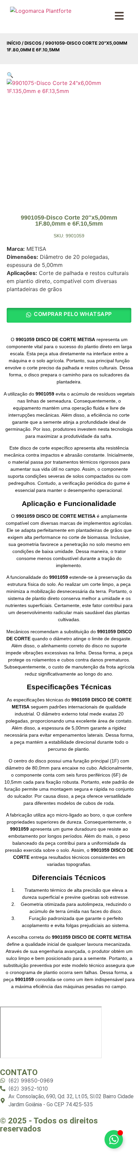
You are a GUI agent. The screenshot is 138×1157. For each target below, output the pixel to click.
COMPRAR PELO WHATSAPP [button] (73, 314)
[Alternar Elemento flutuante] (114, 1139)
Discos (33, 43)
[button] (10, 75)
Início (14, 43)
